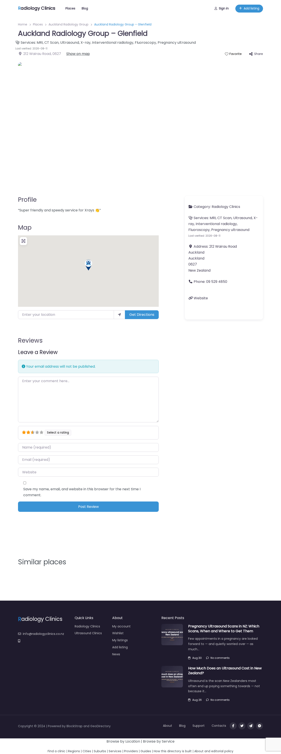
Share (258, 54)
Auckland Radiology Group (68, 24)
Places (70, 8)
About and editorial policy (213, 751)
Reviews (30, 340)
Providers (131, 751)
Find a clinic (56, 751)
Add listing (251, 8)
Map (25, 227)
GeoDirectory (100, 726)
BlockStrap (75, 726)
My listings (120, 640)
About (167, 725)
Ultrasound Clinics (88, 633)
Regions (74, 751)
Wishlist (118, 633)
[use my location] (119, 314)
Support (199, 725)
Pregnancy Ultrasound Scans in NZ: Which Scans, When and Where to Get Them (223, 629)
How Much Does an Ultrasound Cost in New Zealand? (225, 671)
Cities (87, 751)
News (116, 654)
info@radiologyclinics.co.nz (43, 634)
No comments (220, 658)
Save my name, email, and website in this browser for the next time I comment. (81, 492)
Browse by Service (159, 741)
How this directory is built (173, 751)
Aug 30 (197, 658)
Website (201, 298)
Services (115, 751)
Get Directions (141, 314)
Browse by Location (123, 741)
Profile (27, 199)
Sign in (224, 8)
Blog (85, 8)
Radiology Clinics (226, 206)
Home (22, 24)
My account (121, 626)
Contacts (219, 725)
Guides (145, 751)
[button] (88, 265)
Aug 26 (197, 700)
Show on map (78, 53)
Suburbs (100, 751)
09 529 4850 (216, 281)
